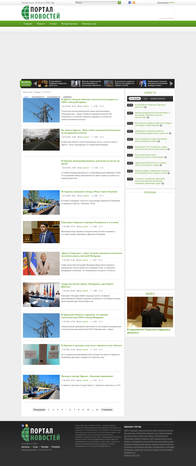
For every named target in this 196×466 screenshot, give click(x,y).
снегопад (148, 450)
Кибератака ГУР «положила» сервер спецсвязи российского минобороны (151, 148)
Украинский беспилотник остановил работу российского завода (150, 164)
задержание (136, 441)
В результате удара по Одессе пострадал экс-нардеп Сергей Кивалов (125, 84)
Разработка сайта (29, 450)
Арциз (141, 430)
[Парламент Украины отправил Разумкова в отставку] (41, 242)
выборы (127, 441)
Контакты (25, 447)
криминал (128, 444)
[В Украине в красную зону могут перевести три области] (41, 364)
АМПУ (126, 430)
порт (141, 450)
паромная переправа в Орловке (138, 447)
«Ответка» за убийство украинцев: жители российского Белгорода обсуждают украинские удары (150, 181)
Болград (169, 430)
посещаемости (53, 97)
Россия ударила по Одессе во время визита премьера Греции (151, 140)
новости (155, 444)
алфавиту (67, 97)
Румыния (145, 439)
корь (172, 441)
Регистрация (163, 3)
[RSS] (134, 2)
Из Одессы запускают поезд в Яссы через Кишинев (89, 191)
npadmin (86, 106)
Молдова (128, 436)
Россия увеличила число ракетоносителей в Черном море (149, 156)
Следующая (107, 410)
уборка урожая (166, 450)
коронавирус (163, 441)
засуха (145, 441)
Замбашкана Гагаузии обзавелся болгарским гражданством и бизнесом (157, 84)
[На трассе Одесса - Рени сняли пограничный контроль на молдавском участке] (41, 150)
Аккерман (134, 430)
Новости (41, 23)
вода (170, 439)
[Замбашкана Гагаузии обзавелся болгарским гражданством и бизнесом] (141, 86)
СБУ (152, 439)
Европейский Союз (150, 433)
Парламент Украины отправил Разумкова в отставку (89, 222)
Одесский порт (161, 436)
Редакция (56, 447)
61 (97, 410)
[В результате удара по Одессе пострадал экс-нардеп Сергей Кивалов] (108, 86)
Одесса (135, 436)
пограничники (158, 447)
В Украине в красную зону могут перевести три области (91, 345)
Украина (157, 439)
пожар (136, 450)
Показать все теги (132, 455)
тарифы (156, 450)
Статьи (53, 23)
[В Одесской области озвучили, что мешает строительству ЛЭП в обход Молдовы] (41, 337)
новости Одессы (166, 444)
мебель (148, 444)
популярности (38, 97)
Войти (172, 3)
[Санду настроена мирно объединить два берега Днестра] (41, 306)
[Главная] (40, 19)
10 (88, 410)
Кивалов (162, 433)
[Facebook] (130, 2)
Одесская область (147, 436)
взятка (164, 439)
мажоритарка (139, 444)
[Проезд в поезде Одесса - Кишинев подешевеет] (41, 399)
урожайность (129, 452)
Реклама (44, 447)
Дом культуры (130, 433)
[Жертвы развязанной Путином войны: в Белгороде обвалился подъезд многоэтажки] (75, 86)
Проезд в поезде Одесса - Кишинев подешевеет (87, 376)
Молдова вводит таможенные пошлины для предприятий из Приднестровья (152, 172)
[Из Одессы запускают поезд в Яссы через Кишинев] (41, 214)
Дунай (139, 433)
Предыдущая (39, 410)
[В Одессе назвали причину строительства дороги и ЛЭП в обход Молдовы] (41, 122)
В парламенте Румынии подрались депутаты (58, 83)
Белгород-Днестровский (154, 430)
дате (26, 97)
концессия (153, 441)
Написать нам (89, 23)
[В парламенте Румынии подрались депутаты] (42, 86)
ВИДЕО (150, 293)
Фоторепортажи (69, 23)
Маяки (169, 433)
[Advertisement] (98, 56)
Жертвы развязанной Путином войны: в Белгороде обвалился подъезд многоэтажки (91, 84)
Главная (28, 23)
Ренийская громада (132, 439)
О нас (35, 447)
